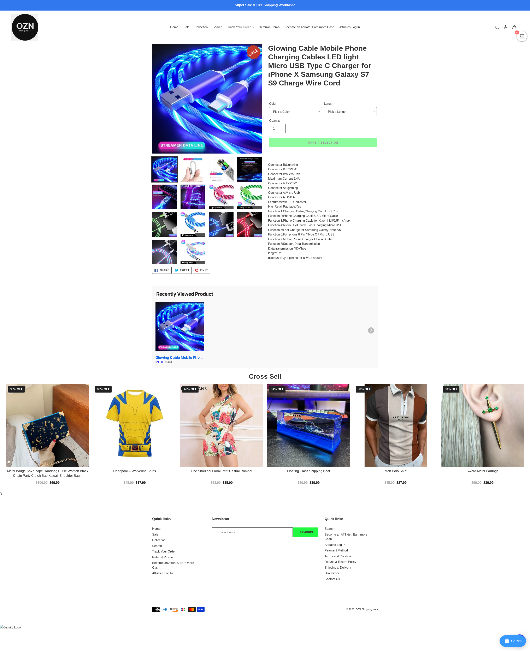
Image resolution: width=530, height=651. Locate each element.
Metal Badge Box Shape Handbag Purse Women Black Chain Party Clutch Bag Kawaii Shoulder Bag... (47, 473)
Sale (155, 534)
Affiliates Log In (162, 573)
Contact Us (332, 579)
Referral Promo (162, 557)
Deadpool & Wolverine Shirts (134, 471)
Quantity (275, 120)
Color (272, 103)
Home (156, 528)
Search (157, 546)
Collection (158, 540)
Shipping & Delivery (338, 567)
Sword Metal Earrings (482, 471)
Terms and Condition (338, 556)
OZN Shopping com (367, 609)
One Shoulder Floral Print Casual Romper (221, 471)
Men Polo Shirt (395, 471)
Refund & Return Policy (340, 561)
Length (328, 103)
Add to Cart (308, 482)
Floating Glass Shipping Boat (308, 471)
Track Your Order (164, 551)
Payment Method (336, 550)
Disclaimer (332, 573)
